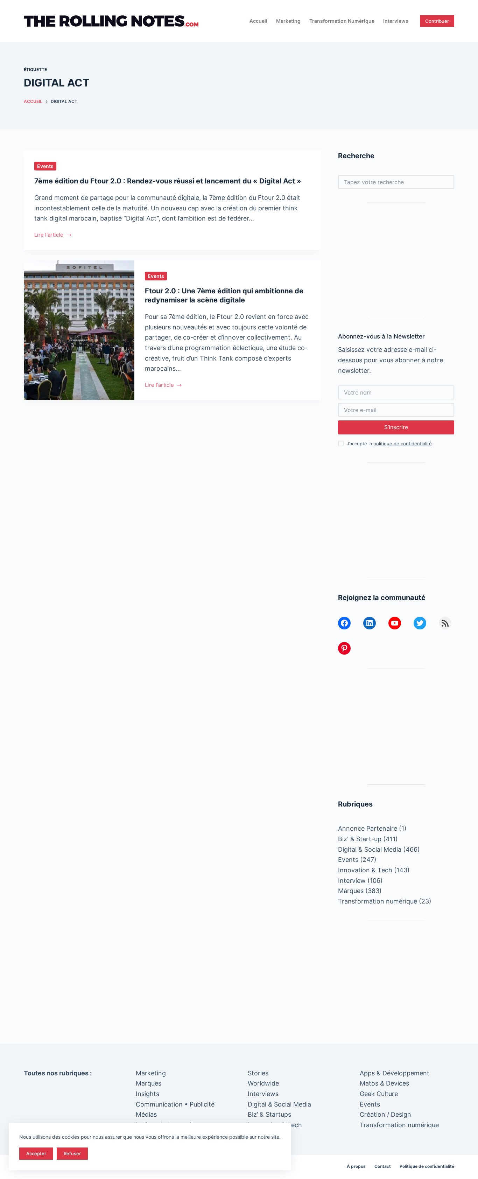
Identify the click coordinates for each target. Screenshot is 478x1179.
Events (45, 166)
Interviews (395, 21)
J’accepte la (389, 443)
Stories (258, 1073)
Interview (352, 880)
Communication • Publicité (175, 1104)
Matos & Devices (384, 1083)
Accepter (36, 1153)
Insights (147, 1093)
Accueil (258, 21)
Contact (382, 1166)
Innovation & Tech (365, 870)
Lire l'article (48, 235)
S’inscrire (396, 427)
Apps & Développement (394, 1073)
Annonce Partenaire (367, 828)
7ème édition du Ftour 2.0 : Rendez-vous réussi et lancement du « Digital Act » (167, 181)
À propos (356, 1166)
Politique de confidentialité (427, 1166)
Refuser (72, 1153)
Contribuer (437, 21)
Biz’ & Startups (269, 1114)
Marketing (288, 21)
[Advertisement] (396, 261)
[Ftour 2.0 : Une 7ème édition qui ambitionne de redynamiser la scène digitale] (79, 330)
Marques (351, 890)
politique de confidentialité (402, 443)
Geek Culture (379, 1093)
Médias (146, 1114)
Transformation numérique (341, 21)
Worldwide (263, 1083)
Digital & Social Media (369, 849)
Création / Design (385, 1114)
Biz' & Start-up (359, 839)
